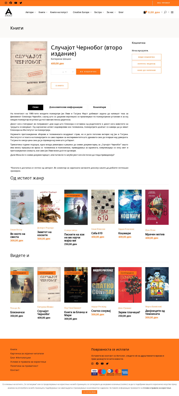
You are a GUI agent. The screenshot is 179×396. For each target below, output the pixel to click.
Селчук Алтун (70, 230)
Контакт (14, 370)
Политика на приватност (24, 365)
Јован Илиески (98, 229)
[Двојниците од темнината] (157, 284)
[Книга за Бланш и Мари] (76, 285)
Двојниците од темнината (155, 312)
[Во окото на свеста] (22, 207)
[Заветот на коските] (49, 206)
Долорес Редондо (45, 228)
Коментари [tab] (99, 107)
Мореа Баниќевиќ (153, 306)
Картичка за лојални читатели (27, 353)
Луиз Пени (150, 230)
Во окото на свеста (17, 235)
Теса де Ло (15, 308)
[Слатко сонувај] (103, 284)
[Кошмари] (130, 207)
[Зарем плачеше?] (130, 285)
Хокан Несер (16, 229)
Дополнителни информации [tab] (65, 107)
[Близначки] (22, 285)
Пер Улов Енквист (72, 308)
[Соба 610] (103, 207)
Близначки (17, 312)
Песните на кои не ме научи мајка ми (74, 237)
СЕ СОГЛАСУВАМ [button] (89, 392)
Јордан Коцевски (126, 229)
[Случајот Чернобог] (49, 284)
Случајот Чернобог (43, 312)
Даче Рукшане (124, 308)
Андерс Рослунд (98, 306)
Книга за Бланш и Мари (75, 313)
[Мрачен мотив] (157, 207)
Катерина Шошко (45, 307)
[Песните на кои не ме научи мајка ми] (76, 207)
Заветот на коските (44, 233)
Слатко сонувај (101, 310)
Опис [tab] (36, 107)
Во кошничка (88, 72)
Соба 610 (97, 233)
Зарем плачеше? (129, 312)
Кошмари (124, 233)
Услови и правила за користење (28, 361)
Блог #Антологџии (20, 357)
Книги (13, 349)
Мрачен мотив (155, 234)
